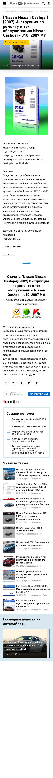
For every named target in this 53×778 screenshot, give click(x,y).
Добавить (16, 394)
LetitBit (26, 263)
